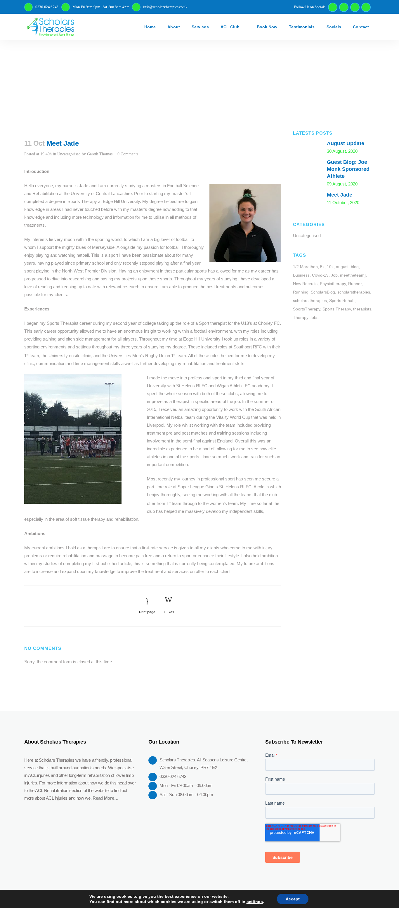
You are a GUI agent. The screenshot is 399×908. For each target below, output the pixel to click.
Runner (355, 283)
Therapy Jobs (305, 317)
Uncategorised (69, 154)
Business (301, 275)
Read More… (105, 798)
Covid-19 (320, 275)
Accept (293, 899)
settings (255, 901)
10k (330, 266)
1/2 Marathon (305, 266)
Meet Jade (339, 195)
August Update (345, 143)
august (342, 266)
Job (334, 275)
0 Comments (127, 154)
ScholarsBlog (323, 292)
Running (300, 292)
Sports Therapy (336, 309)
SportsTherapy (306, 309)
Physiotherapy (333, 283)
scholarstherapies (353, 292)
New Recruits (305, 283)
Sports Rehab (342, 300)
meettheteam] (353, 275)
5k (322, 266)
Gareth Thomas (99, 154)
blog (355, 266)
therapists (362, 309)
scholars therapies (310, 300)
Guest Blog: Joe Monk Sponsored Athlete (348, 169)
